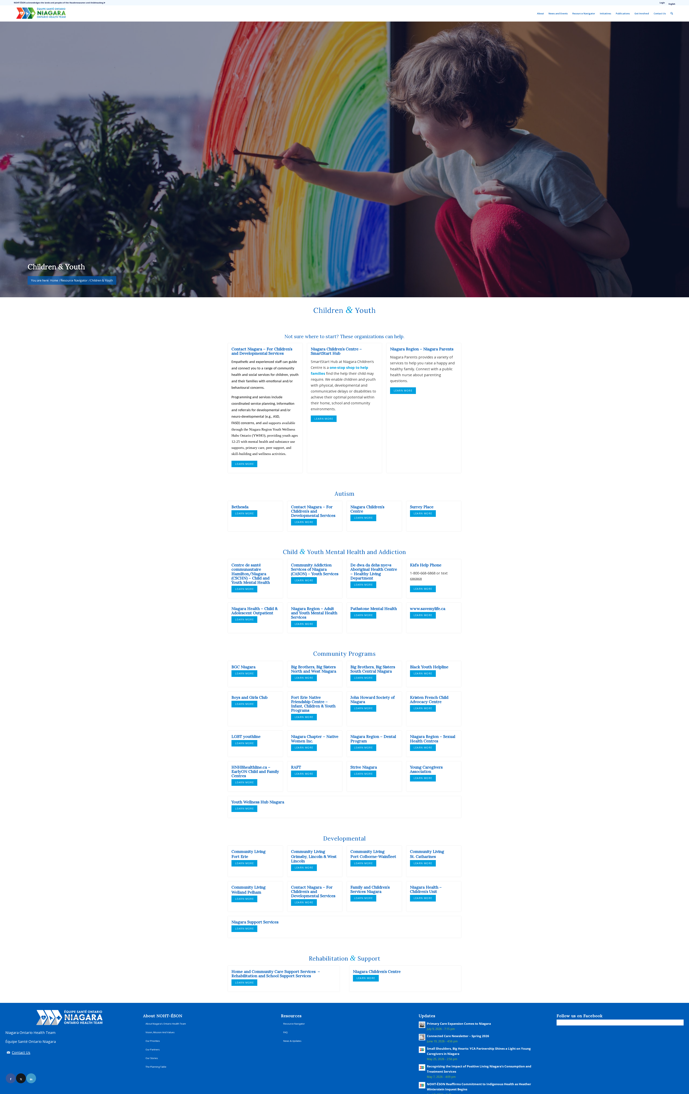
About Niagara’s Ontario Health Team (166, 1023)
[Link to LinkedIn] (31, 1078)
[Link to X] (21, 1078)
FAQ (285, 1032)
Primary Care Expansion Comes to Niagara (459, 1024)
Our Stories (152, 1058)
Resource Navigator (294, 1023)
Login (662, 2)
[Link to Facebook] (11, 1078)
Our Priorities (153, 1041)
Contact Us (21, 1052)
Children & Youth (56, 266)
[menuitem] (662, 3)
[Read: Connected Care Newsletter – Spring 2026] (422, 1037)
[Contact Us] (8, 1052)
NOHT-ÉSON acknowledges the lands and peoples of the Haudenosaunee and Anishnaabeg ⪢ (59, 2)
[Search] (671, 13)
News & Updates (292, 1041)
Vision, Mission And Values (160, 1032)
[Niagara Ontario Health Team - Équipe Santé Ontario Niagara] (41, 13)
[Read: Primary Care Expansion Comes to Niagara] (422, 1025)
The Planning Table (156, 1066)
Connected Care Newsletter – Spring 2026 (458, 1036)
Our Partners (153, 1049)
